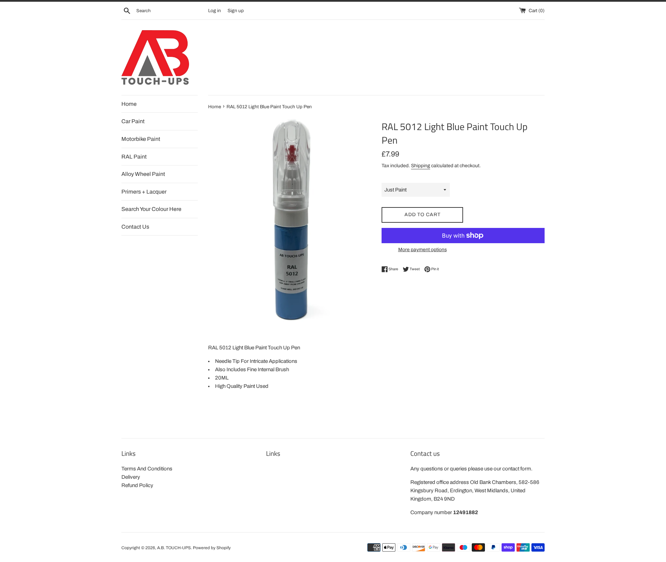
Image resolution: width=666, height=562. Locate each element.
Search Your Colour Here (151, 209)
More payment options (422, 249)
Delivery (130, 477)
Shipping (420, 165)
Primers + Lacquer (143, 192)
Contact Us (135, 227)
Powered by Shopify (212, 547)
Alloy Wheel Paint (143, 174)
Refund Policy (137, 485)
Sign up (236, 10)
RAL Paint (134, 157)
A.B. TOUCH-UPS (174, 547)
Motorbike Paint (140, 139)
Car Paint (133, 121)
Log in (214, 10)
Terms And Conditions (146, 468)
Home (129, 104)
